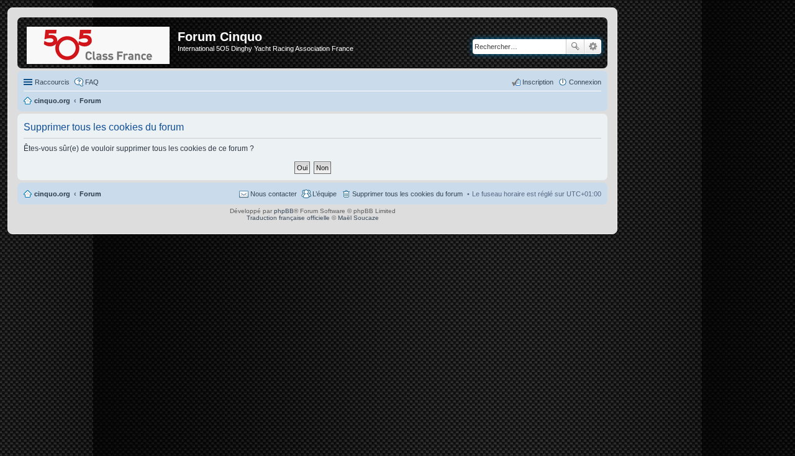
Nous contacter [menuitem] (273, 194)
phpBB (284, 210)
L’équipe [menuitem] (324, 194)
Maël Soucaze (358, 217)
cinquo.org (52, 194)
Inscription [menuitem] (537, 82)
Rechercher (575, 46)
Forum (90, 194)
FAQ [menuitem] (92, 82)
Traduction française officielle (288, 217)
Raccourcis (52, 82)
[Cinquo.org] (99, 43)
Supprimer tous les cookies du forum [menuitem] (407, 194)
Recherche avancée (592, 46)
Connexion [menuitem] (585, 82)
